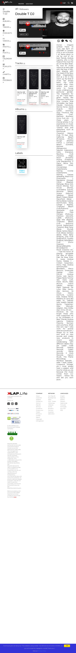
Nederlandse (63, 403)
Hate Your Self (21, 93)
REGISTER (21, 3)
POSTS (6, 53)
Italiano (62, 399)
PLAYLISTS (7, 67)
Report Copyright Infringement (40, 419)
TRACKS (7, 27)
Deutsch (62, 401)
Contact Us (39, 401)
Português (63, 406)
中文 (61, 410)
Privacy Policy (42, 651)
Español (62, 398)
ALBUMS (7, 21)
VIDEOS (7, 41)
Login (64, 3)
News (49, 399)
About (38, 396)
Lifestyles (50, 405)
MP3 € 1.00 (23, 34)
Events (50, 406)
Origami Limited (19, 103)
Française (63, 405)
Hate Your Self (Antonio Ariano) (45, 95)
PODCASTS (7, 34)
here (15, 497)
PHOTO (7, 47)
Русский (63, 408)
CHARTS (7, 74)
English (62, 396)
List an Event (29, 3)
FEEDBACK (7, 81)
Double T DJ (6, 12)
